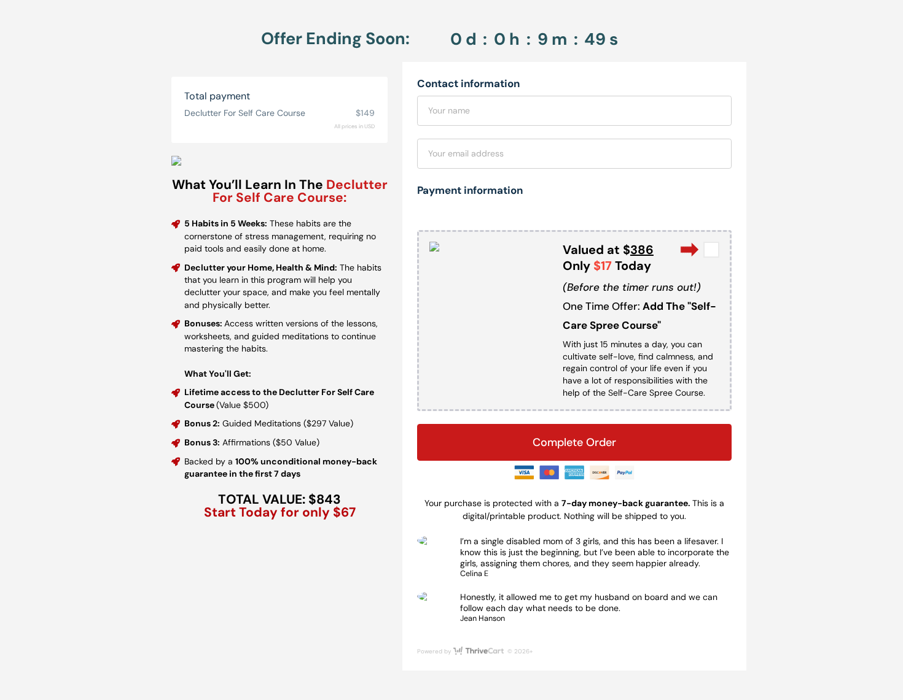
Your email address (466, 153)
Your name (449, 110)
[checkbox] (711, 250)
